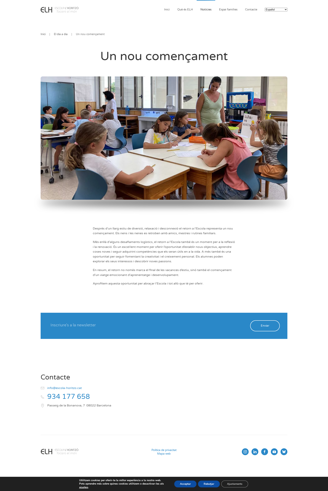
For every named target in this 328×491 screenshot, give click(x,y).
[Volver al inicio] (60, 9)
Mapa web (164, 453)
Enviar (265, 325)
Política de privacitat (164, 450)
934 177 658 (68, 397)
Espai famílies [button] (228, 9)
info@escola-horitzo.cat (64, 388)
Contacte (251, 9)
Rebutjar (209, 484)
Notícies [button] (205, 9)
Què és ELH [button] (185, 9)
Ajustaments (234, 484)
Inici (167, 9)
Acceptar (185, 484)
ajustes (83, 487)
